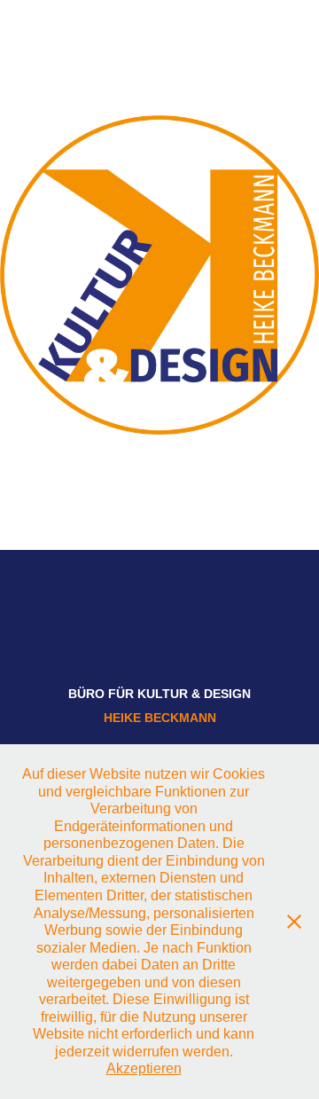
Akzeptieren (144, 1068)
